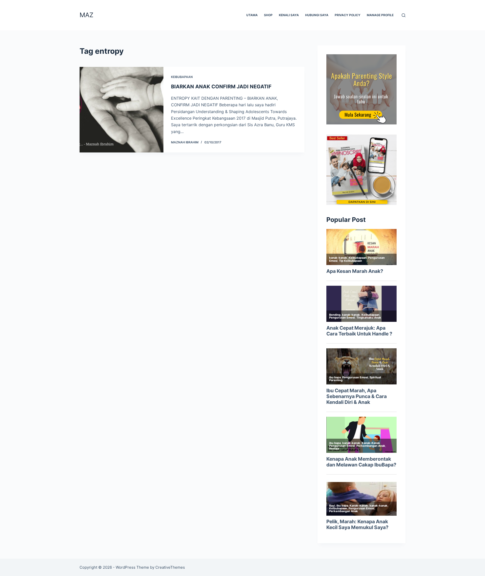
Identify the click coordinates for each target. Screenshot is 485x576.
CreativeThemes (170, 567)
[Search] (403, 15)
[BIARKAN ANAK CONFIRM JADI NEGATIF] (121, 109)
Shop (268, 15)
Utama (252, 15)
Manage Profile (380, 15)
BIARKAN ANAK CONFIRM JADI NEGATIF (221, 87)
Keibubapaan (182, 77)
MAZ (86, 15)
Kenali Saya (289, 15)
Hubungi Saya (316, 15)
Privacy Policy (347, 15)
